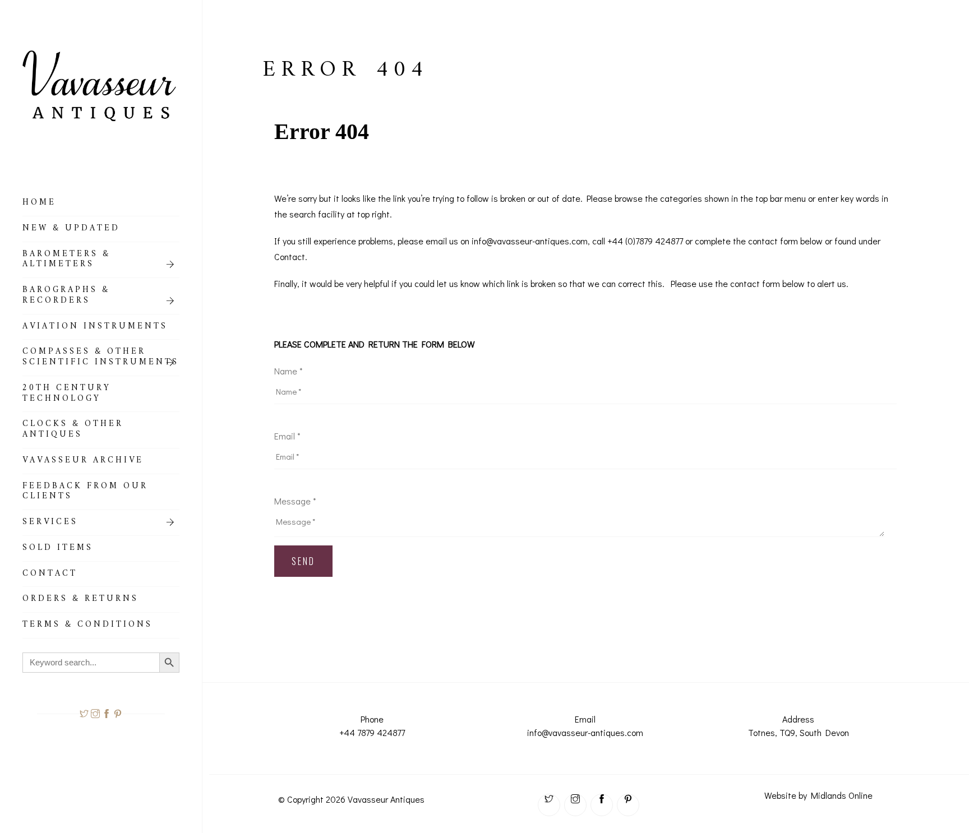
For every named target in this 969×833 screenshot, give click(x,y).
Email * (287, 436)
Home (39, 204)
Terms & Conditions (87, 626)
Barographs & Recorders (66, 296)
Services (50, 523)
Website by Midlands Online (818, 795)
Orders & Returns (80, 600)
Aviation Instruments (95, 328)
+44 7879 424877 (372, 732)
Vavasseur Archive (83, 462)
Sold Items (57, 549)
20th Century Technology (66, 394)
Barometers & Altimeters (66, 260)
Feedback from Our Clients (85, 493)
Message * (295, 501)
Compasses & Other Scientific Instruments (100, 358)
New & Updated (71, 230)
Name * (288, 371)
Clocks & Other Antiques (72, 430)
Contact (49, 575)
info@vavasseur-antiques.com (585, 732)
